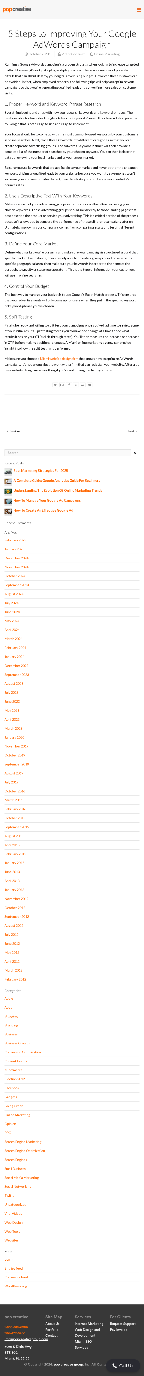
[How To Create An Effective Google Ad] (8, 511)
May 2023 (11, 710)
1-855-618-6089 (16, 1327)
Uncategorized (15, 1204)
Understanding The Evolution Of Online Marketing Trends (58, 490)
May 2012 (11, 952)
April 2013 (12, 881)
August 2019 (13, 773)
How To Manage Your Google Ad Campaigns (47, 500)
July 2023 (11, 692)
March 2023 (13, 728)
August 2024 (13, 594)
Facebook (11, 1088)
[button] (123, 1365)
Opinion (10, 1124)
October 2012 (14, 908)
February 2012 (15, 979)
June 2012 (12, 943)
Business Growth (17, 1043)
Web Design (13, 1222)
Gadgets (10, 1097)
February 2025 (15, 540)
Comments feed (16, 1277)
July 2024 (11, 603)
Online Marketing (107, 54)
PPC (7, 1133)
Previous (14, 431)
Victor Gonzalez (73, 54)
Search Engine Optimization (24, 1151)
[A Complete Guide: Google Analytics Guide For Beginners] (8, 481)
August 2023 (13, 683)
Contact (51, 1335)
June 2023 (12, 701)
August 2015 (13, 836)
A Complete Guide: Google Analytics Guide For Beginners (57, 480)
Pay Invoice (118, 1329)
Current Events (15, 1061)
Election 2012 (14, 1079)
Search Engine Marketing (22, 1142)
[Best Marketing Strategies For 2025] (8, 471)
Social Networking (17, 1186)
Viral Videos (13, 1213)
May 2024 (11, 621)
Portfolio (51, 1329)
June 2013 (12, 872)
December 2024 (16, 558)
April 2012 (12, 961)
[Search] (135, 452)
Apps (8, 1007)
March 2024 (13, 639)
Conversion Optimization (22, 1052)
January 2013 (14, 890)
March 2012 (13, 970)
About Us (52, 1323)
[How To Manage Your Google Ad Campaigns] (8, 501)
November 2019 (16, 746)
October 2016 (14, 791)
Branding (11, 1025)
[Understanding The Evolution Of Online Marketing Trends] (8, 491)
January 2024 (14, 657)
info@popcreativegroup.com (26, 1339)
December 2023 (16, 666)
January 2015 (14, 863)
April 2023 (12, 719)
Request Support (123, 1323)
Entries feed (13, 1268)
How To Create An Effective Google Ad (43, 510)
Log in (8, 1259)
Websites (11, 1240)
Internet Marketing (89, 1323)
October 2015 (14, 818)
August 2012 (13, 925)
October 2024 (14, 576)
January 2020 (14, 737)
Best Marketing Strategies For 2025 (41, 471)
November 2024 (16, 567)
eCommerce (13, 1070)
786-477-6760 (14, 1333)
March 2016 (13, 800)
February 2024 (15, 648)
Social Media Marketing (21, 1178)
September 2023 (16, 675)
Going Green (13, 1106)
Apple (8, 998)
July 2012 (11, 934)
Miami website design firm (59, 359)
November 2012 (16, 899)
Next (131, 431)
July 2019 (11, 782)
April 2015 (12, 845)
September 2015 (16, 827)
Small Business (15, 1169)
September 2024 (16, 585)
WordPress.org (15, 1286)
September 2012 (16, 916)
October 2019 (14, 755)
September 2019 (16, 764)
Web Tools (12, 1231)
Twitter (10, 1195)
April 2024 (12, 630)
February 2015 (15, 854)
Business (11, 1034)
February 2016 (15, 809)
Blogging (11, 1016)
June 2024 (12, 612)
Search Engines (15, 1160)
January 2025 (14, 549)
